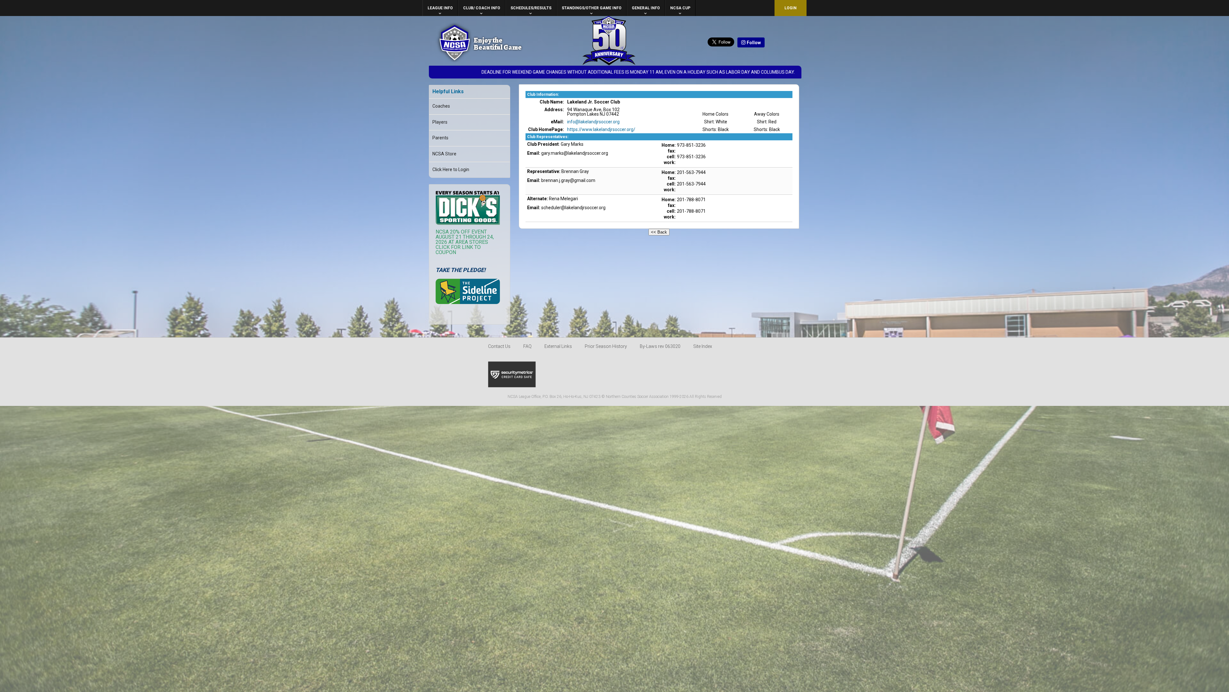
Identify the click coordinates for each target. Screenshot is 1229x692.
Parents (440, 137)
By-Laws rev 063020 (660, 346)
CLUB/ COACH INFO (481, 8)
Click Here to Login (450, 169)
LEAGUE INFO (440, 8)
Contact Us (499, 346)
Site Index (702, 346)
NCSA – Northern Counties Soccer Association (454, 42)
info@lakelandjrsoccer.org (593, 121)
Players (439, 122)
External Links (558, 346)
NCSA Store (444, 153)
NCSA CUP (680, 8)
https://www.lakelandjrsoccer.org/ (601, 129)
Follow (753, 42)
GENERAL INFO (646, 8)
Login (790, 8)
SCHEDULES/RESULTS (530, 8)
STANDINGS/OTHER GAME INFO (592, 8)
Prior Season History (606, 346)
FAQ (527, 346)
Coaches (441, 106)
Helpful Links (448, 91)
